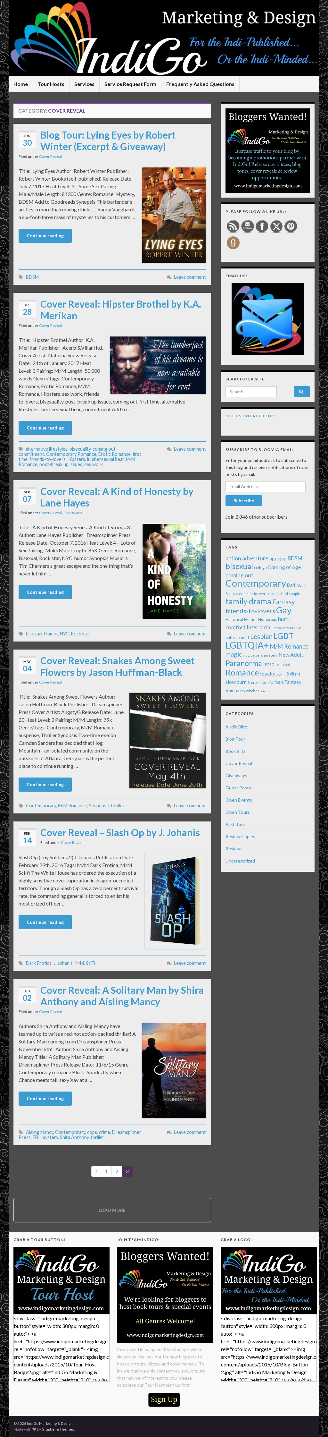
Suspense (99, 805)
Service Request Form (130, 84)
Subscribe (244, 500)
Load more (112, 1210)
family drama (248, 601)
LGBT (284, 636)
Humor (51, 633)
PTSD (270, 664)
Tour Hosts (51, 84)
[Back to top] (314, 1423)
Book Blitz (235, 751)
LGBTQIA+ (247, 645)
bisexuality (80, 449)
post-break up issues (60, 464)
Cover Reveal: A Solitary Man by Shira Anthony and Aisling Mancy (122, 995)
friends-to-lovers (47, 459)
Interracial (259, 627)
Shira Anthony (74, 1137)
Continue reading (45, 235)
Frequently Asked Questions (200, 84)
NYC (64, 633)
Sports (253, 682)
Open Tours (238, 812)
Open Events (239, 800)
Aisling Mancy (39, 1132)
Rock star (80, 633)
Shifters (293, 673)
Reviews (234, 848)
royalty (267, 673)
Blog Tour (235, 739)
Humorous (267, 619)
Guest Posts (238, 787)
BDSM (32, 277)
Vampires (235, 690)
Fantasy (283, 602)
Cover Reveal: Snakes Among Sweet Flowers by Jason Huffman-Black (117, 666)
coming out (104, 449)
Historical (234, 619)
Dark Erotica (39, 963)
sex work (93, 464)
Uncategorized (240, 860)
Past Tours (237, 824)
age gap (278, 558)
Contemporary (41, 805)
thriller (118, 805)
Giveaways (72, 512)
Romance (242, 672)
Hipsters (76, 459)
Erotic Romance (114, 454)
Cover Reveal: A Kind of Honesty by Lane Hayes (116, 496)
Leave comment (190, 277)
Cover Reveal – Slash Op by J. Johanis (120, 832)
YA (262, 691)
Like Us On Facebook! (251, 415)
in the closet (283, 627)
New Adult (291, 654)
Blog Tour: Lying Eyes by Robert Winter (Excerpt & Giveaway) (108, 140)
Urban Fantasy (285, 682)
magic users (253, 655)
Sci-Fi (281, 674)
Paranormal (245, 663)
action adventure (247, 558)
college (260, 567)
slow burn (236, 682)
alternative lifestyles (47, 449)
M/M (79, 963)
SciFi (90, 963)
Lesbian (261, 636)
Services (84, 84)
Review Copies (240, 836)
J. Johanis (63, 963)
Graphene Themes (58, 1429)
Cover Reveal (50, 156)
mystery (50, 1137)
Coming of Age (284, 567)
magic (234, 654)
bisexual (34, 633)
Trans (263, 682)
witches (252, 690)
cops (92, 1132)
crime (104, 1132)
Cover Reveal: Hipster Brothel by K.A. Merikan (120, 309)
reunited (282, 664)
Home (20, 84)
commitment (31, 454)
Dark (291, 585)
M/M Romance (72, 805)
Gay (283, 610)
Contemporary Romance (71, 454)
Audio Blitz (236, 726)
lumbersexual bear (105, 459)
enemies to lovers (253, 593)
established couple (284, 593)
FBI (36, 1137)
